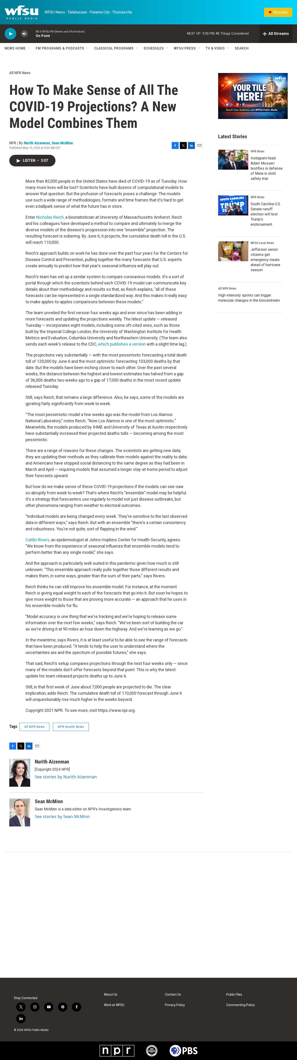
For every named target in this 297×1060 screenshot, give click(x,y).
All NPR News (20, 72)
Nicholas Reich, (50, 217)
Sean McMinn (62, 143)
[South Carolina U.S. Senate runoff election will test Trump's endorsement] (233, 205)
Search (242, 48)
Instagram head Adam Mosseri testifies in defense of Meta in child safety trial (267, 168)
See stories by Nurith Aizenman (66, 776)
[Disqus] (148, 915)
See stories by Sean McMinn (62, 816)
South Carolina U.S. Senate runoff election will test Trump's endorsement (266, 214)
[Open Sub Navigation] (29, 48)
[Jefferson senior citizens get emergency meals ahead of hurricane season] (233, 251)
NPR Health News (71, 727)
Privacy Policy (175, 1005)
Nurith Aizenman (37, 143)
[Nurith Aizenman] (19, 773)
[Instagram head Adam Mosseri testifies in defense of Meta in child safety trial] (233, 160)
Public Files (234, 994)
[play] (10, 33)
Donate (280, 12)
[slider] (31, 33)
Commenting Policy (240, 1005)
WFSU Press (185, 48)
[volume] (24, 34)
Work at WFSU (114, 1005)
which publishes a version (122, 344)
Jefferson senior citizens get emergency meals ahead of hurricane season (265, 259)
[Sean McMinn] (19, 812)
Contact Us (173, 994)
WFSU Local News (262, 243)
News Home (15, 48)
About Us (110, 994)
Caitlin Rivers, (38, 539)
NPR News (257, 151)
